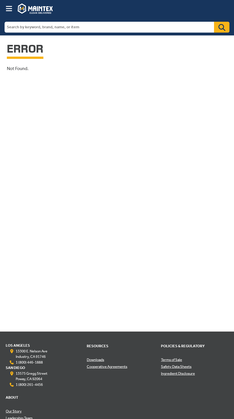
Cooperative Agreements (107, 367)
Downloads (95, 360)
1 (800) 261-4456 (29, 385)
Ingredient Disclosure (178, 373)
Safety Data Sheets (176, 367)
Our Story (14, 411)
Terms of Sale (171, 360)
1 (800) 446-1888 (29, 363)
